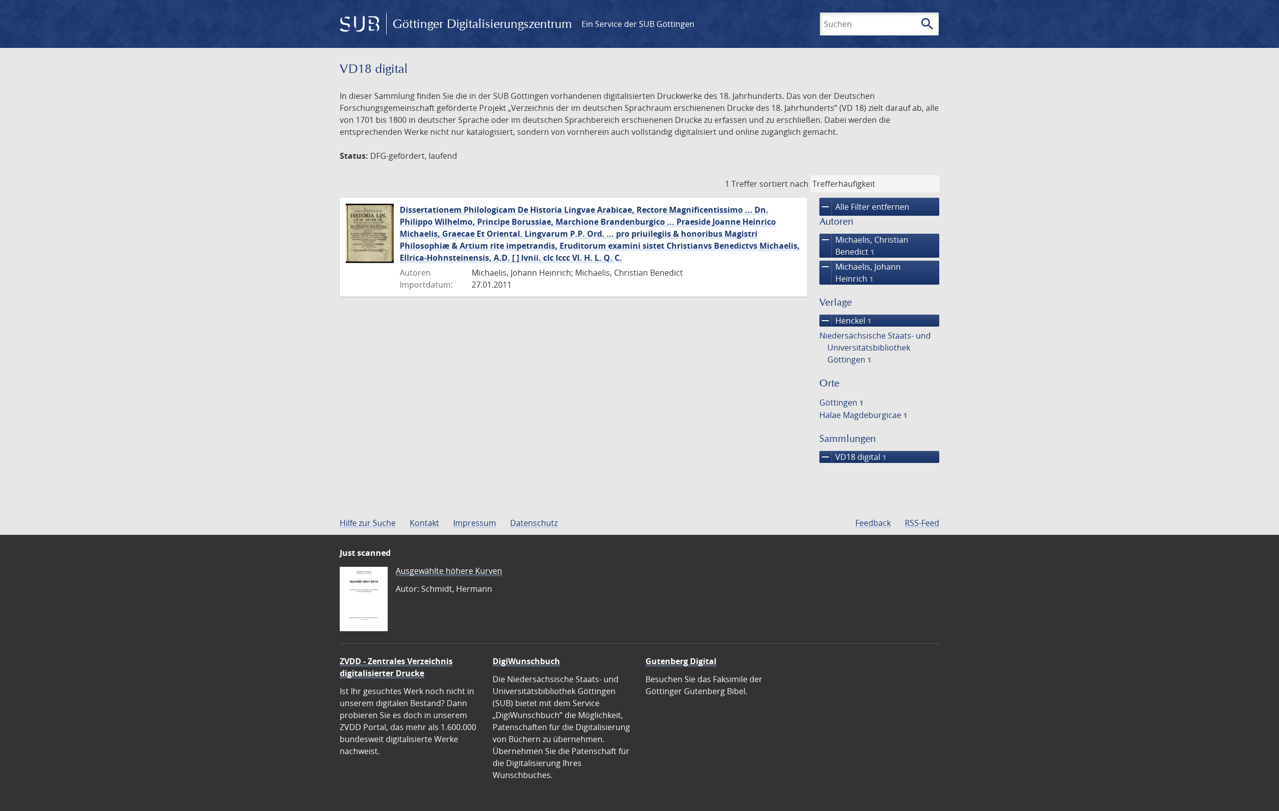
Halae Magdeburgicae (863, 414)
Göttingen (841, 402)
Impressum (474, 522)
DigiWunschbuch (526, 661)
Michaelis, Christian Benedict (863, 245)
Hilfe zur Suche (368, 522)
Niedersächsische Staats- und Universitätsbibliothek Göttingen (875, 347)
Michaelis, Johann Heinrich (860, 272)
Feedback (873, 522)
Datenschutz (534, 522)
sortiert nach (783, 183)
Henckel (845, 321)
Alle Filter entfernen (864, 207)
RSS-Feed (922, 522)
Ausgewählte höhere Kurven (449, 570)
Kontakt (424, 522)
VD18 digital (852, 457)
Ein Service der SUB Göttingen (638, 23)
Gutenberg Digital (680, 661)
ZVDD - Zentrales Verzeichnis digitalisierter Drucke (396, 667)
